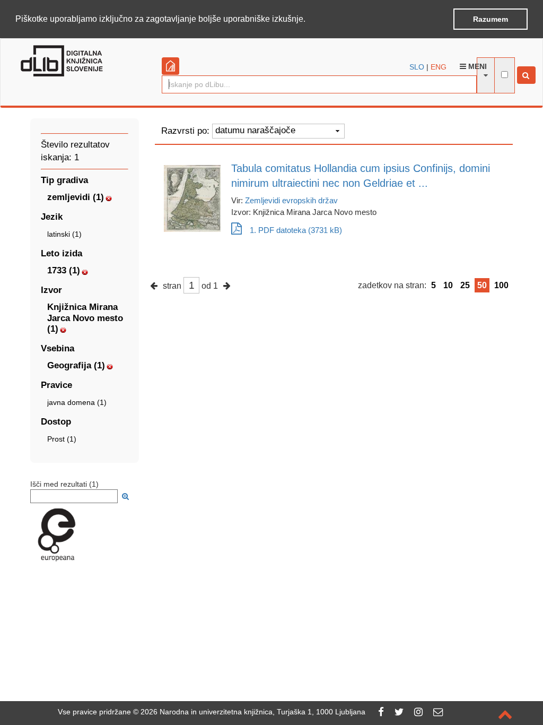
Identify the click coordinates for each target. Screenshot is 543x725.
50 (482, 285)
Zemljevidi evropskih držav (291, 200)
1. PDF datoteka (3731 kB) (296, 230)
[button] (309, 19)
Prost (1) (61, 439)
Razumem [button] (490, 19)
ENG (438, 67)
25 (465, 285)
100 (501, 285)
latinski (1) (64, 234)
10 (448, 285)
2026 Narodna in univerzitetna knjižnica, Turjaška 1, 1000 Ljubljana (253, 711)
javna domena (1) (77, 402)
